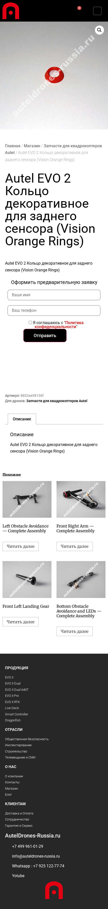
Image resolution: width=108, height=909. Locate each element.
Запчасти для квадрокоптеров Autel (56, 401)
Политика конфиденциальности (59, 324)
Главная (12, 145)
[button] (32, 11)
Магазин (32, 145)
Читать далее (20, 546)
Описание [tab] (22, 419)
